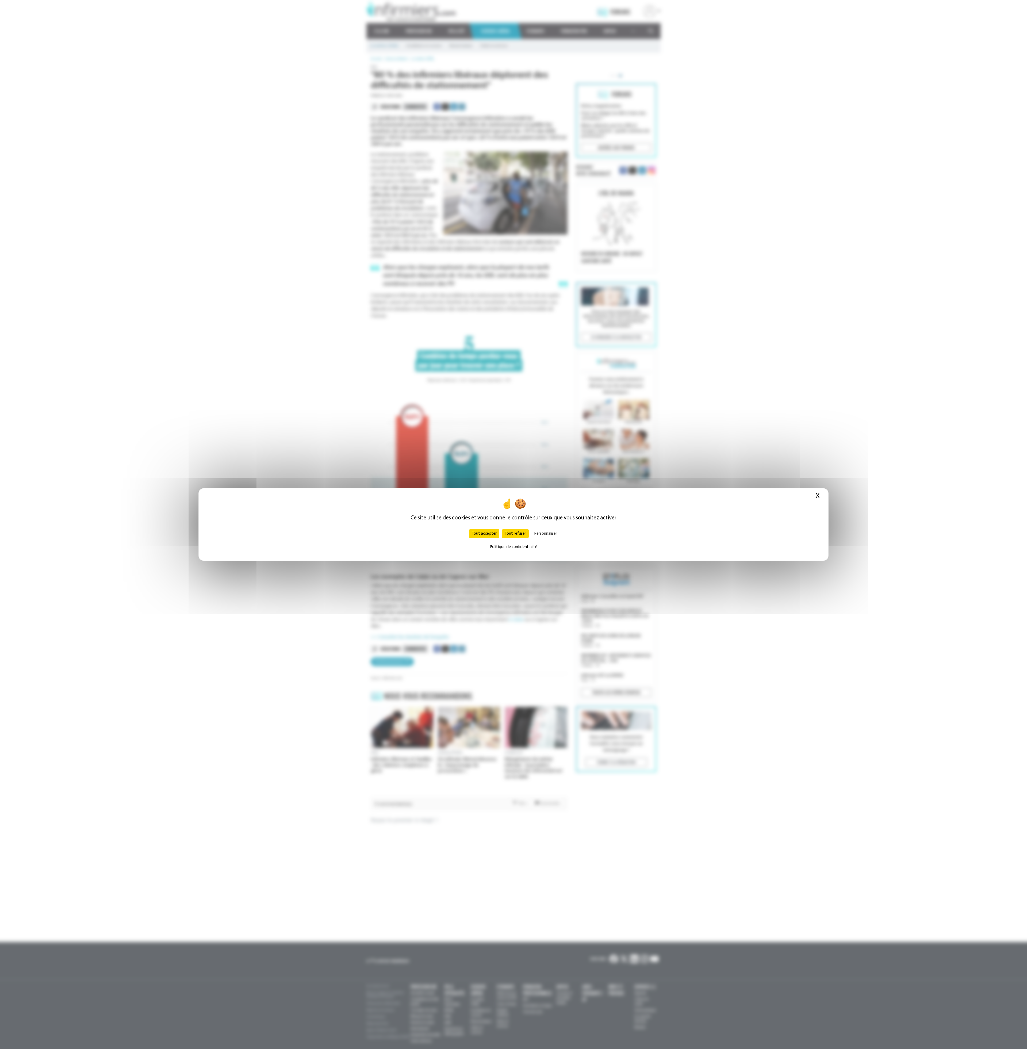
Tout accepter (484, 533)
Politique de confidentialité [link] (513, 547)
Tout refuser (515, 533)
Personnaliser (545, 533)
